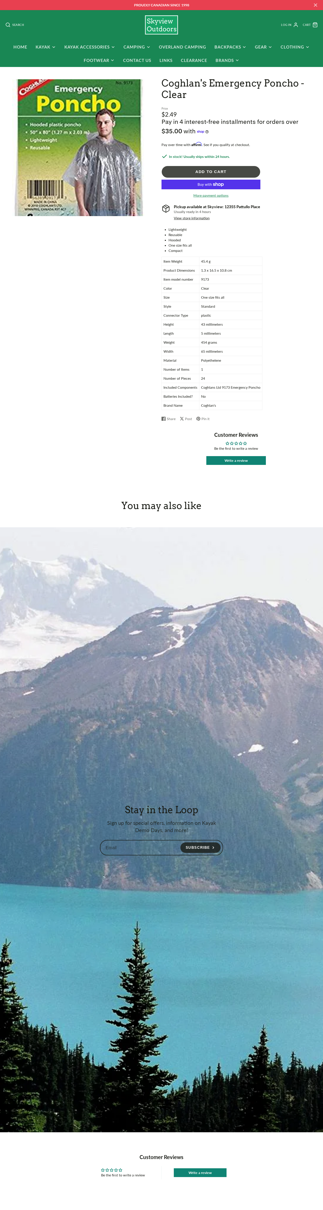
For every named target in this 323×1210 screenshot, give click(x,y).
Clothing (292, 46)
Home (20, 46)
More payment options (211, 195)
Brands (225, 60)
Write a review (236, 460)
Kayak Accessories (87, 46)
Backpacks (227, 46)
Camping (134, 46)
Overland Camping (182, 46)
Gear (261, 46)
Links (166, 60)
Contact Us (137, 60)
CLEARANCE (194, 60)
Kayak (43, 46)
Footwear (96, 60)
